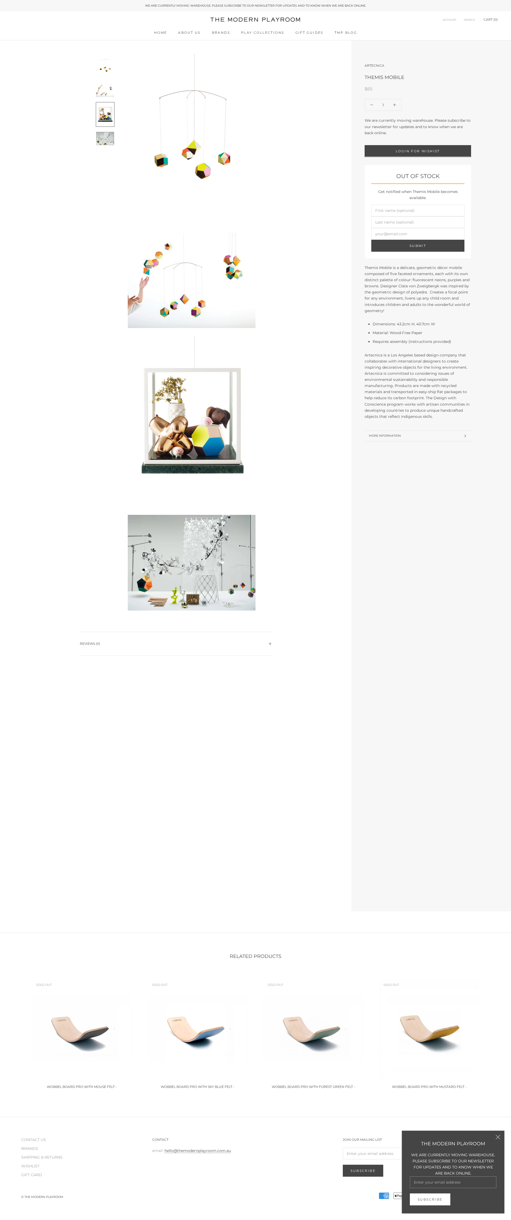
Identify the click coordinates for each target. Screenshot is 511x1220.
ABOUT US (189, 33)
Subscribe (430, 1199)
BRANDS (221, 33)
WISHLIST (30, 1166)
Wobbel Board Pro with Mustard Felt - (429, 1087)
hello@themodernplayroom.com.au (197, 1150)
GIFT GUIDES (309, 33)
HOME (160, 33)
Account (449, 20)
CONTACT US (33, 1139)
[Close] (498, 1137)
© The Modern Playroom (42, 1197)
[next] (494, 1031)
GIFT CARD (31, 1174)
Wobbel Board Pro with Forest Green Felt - (313, 1087)
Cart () (491, 20)
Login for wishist (418, 151)
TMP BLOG (346, 33)
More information (385, 435)
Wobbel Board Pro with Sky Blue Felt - (197, 1087)
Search (469, 20)
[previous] (17, 1031)
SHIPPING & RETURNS (42, 1157)
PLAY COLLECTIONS (262, 33)
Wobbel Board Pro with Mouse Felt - (82, 1087)
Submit (418, 246)
